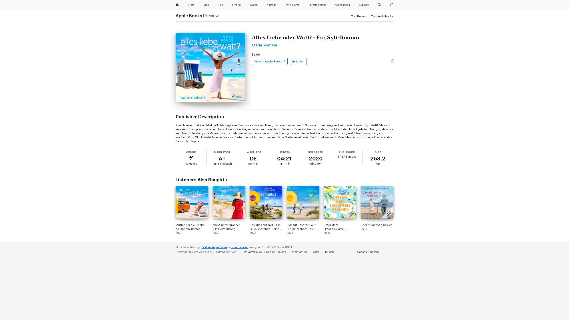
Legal (315, 252)
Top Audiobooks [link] (382, 16)
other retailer (239, 247)
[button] (379, 5)
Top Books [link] (358, 16)
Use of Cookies (276, 252)
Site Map (328, 252)
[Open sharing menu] (392, 61)
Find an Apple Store (214, 247)
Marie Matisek (265, 45)
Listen (300, 61)
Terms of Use (299, 252)
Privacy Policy (253, 252)
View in (268, 61)
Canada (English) (368, 252)
